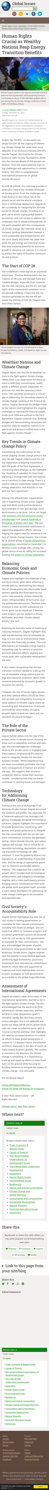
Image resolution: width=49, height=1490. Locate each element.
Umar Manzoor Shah (12, 110)
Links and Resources (33, 1456)
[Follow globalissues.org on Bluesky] (27, 14)
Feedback (7, 1459)
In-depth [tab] (11, 1133)
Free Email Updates (11, 1452)
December (22, 26)
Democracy (15, 1212)
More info (10, 1488)
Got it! (40, 1486)
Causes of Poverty (18, 1152)
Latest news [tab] (13, 1128)
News (10, 26)
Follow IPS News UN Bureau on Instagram (23, 1088)
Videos (27, 1452)
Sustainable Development (22, 1202)
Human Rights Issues (20, 1177)
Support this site (10, 1456)
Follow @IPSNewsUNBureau (16, 1085)
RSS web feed (30, 1438)
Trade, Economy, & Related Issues (20, 1364)
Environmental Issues (20, 1180)
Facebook (25, 1248)
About (5, 1445)
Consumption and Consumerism (26, 1198)
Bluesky (12, 1248)
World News (8, 1442)
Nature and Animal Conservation (26, 1187)
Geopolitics (15, 1173)
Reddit (33, 1254)
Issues (6, 1438)
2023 (15, 26)
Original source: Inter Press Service (18, 1106)
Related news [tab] (13, 1123)
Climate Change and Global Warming (22, 1404)
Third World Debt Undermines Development (17, 1380)
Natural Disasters (18, 1205)
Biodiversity (15, 1184)
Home (4, 26)
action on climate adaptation (29, 554)
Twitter (39, 1248)
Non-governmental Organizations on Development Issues (20, 1159)
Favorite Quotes (31, 1459)
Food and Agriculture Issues (24, 1209)
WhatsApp (19, 1254)
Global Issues (24, 3)
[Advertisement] (24, 1319)
